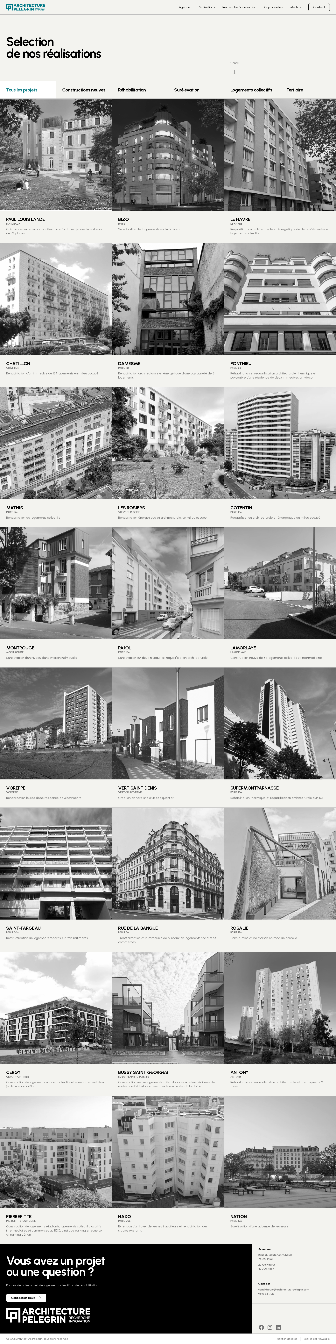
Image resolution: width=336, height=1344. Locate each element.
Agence (184, 7)
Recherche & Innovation (239, 7)
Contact (319, 7)
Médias (295, 7)
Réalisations (206, 7)
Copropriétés (273, 7)
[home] (25, 7)
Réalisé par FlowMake (317, 1338)
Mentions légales (286, 1338)
